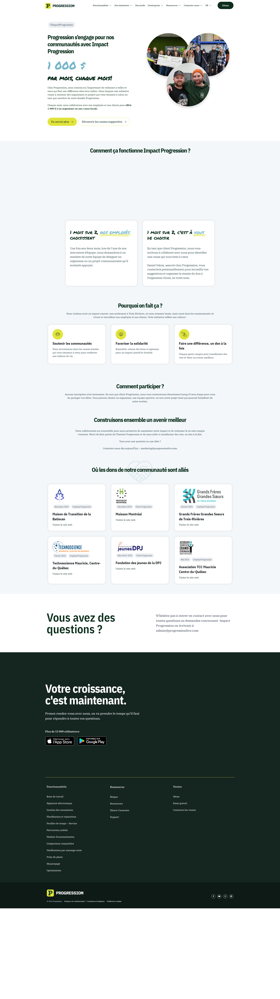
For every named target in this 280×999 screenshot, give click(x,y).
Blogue (114, 796)
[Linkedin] (231, 896)
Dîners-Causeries (119, 810)
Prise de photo (55, 856)
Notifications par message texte (64, 850)
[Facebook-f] (213, 896)
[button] (102, 5)
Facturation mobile (57, 830)
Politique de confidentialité (74, 901)
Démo (176, 796)
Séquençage (53, 863)
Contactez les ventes (184, 809)
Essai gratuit (180, 803)
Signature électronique (59, 803)
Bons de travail (55, 796)
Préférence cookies (114, 901)
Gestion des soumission (60, 809)
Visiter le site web (62, 524)
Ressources (116, 803)
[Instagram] (225, 896)
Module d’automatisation (60, 836)
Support (114, 816)
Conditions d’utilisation (96, 901)
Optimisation (54, 870)
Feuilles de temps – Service (62, 823)
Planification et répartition (61, 816)
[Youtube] (219, 896)
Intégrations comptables (60, 843)
